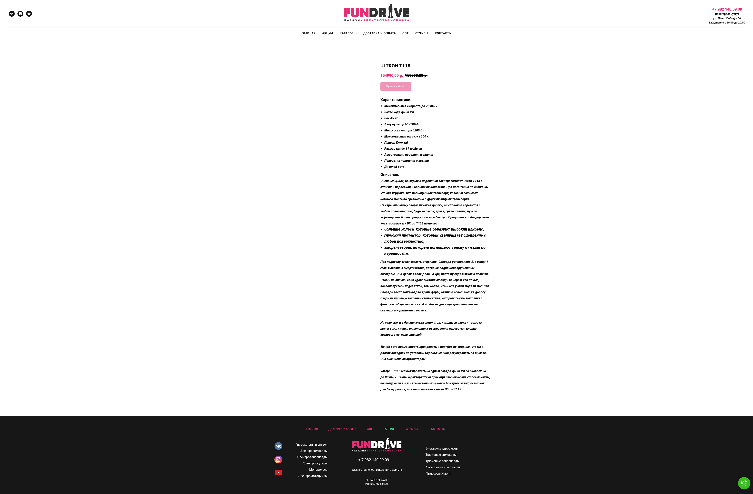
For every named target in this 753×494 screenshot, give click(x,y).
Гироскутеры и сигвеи (311, 444)
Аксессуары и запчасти (443, 467)
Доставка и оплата (379, 33)
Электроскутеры (315, 463)
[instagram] (20, 14)
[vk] (12, 14)
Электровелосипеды (312, 457)
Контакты (443, 33)
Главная (309, 33)
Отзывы (421, 33)
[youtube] (29, 14)
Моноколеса (318, 469)
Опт (405, 33)
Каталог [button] (347, 33)
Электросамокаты (313, 451)
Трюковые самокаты (441, 455)
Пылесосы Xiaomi (438, 473)
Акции (327, 33)
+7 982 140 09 (725, 9)
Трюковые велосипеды (442, 461)
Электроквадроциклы (442, 448)
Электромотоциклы (312, 476)
